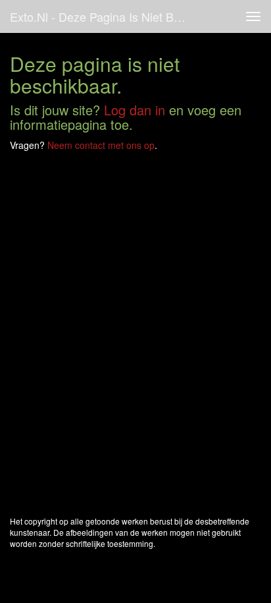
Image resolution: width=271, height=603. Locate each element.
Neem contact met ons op (101, 145)
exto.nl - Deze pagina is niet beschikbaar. (103, 16)
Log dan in (134, 109)
